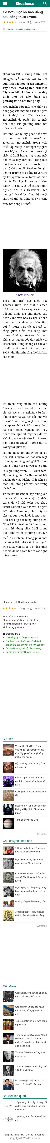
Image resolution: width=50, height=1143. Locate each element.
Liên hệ (29, 1135)
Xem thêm (42, 834)
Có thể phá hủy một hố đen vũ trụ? (22, 652)
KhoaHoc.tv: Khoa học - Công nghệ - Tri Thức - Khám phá (25, 3)
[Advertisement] (25, 51)
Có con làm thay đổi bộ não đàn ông (23, 648)
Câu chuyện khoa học (25, 29)
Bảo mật (19, 1135)
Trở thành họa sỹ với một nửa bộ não (24, 641)
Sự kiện (10, 29)
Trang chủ (8, 1135)
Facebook (40, 1135)
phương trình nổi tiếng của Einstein (20, 620)
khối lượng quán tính (13, 627)
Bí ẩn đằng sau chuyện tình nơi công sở (25, 645)
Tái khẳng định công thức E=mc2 (22, 637)
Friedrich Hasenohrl (12, 624)
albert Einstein (21, 616)
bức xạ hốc (30, 624)
